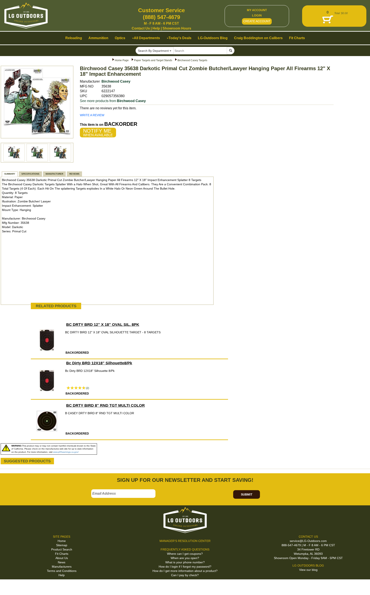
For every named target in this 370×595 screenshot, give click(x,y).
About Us (61, 558)
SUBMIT (246, 494)
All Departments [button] (147, 38)
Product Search (61, 549)
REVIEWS (74, 174)
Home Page (122, 60)
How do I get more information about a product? (185, 571)
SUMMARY (9, 174)
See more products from (113, 101)
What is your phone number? (185, 562)
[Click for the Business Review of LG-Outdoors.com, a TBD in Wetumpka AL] (8, 586)
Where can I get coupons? (185, 553)
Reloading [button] (73, 38)
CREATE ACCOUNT (256, 21)
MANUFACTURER (54, 174)
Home (62, 541)
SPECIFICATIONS (30, 174)
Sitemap (61, 545)
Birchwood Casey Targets (192, 60)
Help (156, 28)
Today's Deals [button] (180, 38)
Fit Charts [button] (297, 38)
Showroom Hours (177, 28)
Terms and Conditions (61, 571)
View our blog (308, 569)
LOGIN (257, 15)
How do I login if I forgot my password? (185, 566)
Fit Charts (61, 553)
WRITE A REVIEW (92, 115)
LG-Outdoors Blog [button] (213, 38)
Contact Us (141, 28)
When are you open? (185, 558)
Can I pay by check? (185, 575)
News (61, 562)
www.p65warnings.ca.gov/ (66, 452)
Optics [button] (120, 38)
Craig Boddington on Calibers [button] (258, 38)
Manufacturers (62, 566)
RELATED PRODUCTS (56, 306)
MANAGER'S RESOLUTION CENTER (185, 541)
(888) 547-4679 (161, 17)
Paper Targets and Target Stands (153, 60)
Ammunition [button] (98, 38)
